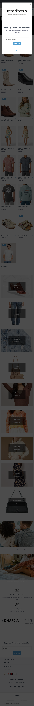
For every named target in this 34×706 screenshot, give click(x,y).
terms (24, 50)
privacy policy (16, 50)
